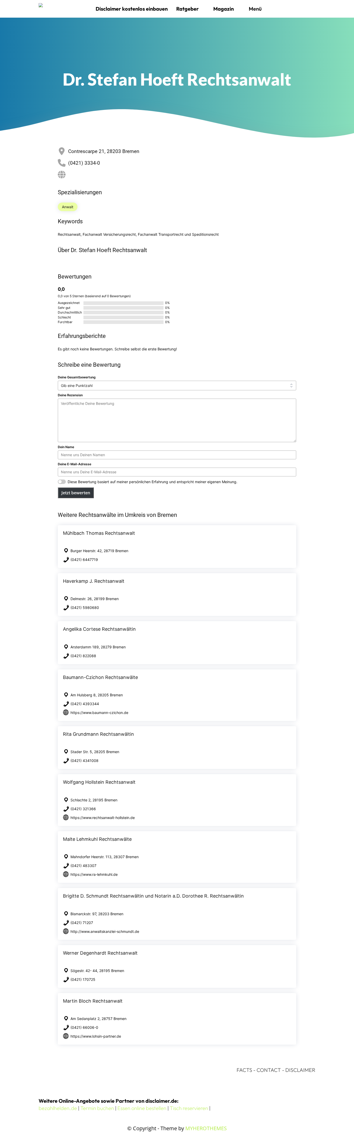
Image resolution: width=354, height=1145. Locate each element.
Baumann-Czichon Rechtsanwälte (100, 677)
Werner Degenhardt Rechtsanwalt (100, 953)
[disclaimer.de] (64, 9)
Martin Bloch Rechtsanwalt (93, 1001)
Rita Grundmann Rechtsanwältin (98, 734)
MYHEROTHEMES (206, 1128)
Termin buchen (97, 1108)
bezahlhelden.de (58, 1108)
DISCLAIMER (300, 1070)
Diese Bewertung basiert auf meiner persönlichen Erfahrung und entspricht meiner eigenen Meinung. (152, 482)
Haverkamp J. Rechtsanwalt (93, 581)
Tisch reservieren (189, 1108)
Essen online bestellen (141, 1108)
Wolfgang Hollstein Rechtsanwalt (99, 782)
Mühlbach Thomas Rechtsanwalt (99, 533)
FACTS (244, 1070)
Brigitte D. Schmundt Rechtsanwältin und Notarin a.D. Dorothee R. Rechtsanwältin (153, 896)
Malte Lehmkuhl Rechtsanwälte (97, 839)
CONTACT (269, 1070)
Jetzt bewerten (75, 493)
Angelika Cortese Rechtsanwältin (99, 629)
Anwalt (67, 207)
